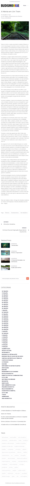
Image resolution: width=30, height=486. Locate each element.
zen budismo (24, 212)
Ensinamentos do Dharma (15, 16)
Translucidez (14, 245)
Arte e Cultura (6, 350)
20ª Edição (5, 312)
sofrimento (10, 473)
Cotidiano (5, 362)
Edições (4, 369)
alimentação (5, 437)
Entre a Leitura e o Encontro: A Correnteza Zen (13, 421)
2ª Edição (5, 331)
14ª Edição (5, 298)
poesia (11, 467)
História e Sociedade (8, 379)
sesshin (4, 473)
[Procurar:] (13, 278)
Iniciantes (5, 381)
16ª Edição (5, 302)
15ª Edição (5, 300)
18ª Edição (5, 306)
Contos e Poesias (7, 360)
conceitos (17, 449)
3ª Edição (5, 335)
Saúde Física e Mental (8, 390)
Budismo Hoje (7, 14)
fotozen (4, 458)
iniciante (14, 461)
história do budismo (22, 458)
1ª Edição (4, 310)
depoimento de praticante (8, 452)
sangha (14, 470)
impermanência (6, 461)
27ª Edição (5, 325)
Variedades (5, 396)
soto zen (17, 473)
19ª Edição (5, 308)
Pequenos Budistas (8, 387)
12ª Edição (5, 295)
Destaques (5, 367)
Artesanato (6, 352)
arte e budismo (22, 437)
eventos (17, 455)
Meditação (5, 383)
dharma (7, 212)
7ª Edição (5, 343)
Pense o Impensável (16, 252)
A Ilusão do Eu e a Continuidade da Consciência (13, 424)
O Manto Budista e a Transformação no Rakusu (13, 410)
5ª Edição (5, 339)
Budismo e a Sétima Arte (9, 354)
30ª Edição (5, 333)
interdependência (22, 461)
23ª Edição (5, 318)
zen (17, 476)
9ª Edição (5, 346)
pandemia (4, 467)
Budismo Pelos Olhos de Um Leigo (12, 356)
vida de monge (6, 476)
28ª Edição (5, 327)
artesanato (4, 440)
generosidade (11, 458)
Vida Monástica (7, 398)
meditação (4, 464)
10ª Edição (5, 291)
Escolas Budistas (7, 373)
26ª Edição (5, 323)
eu (12, 455)
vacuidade (24, 473)
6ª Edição (5, 341)
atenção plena (13, 440)
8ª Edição (5, 16)
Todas (4, 394)
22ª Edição (5, 316)
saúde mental (21, 470)
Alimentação (6, 348)
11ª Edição (5, 293)
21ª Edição (5, 314)
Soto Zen (5, 392)
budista (4, 449)
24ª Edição (5, 320)
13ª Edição (5, 297)
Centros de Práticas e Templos (12, 358)
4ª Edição (5, 337)
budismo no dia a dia (7, 446)
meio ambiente (13, 464)
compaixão (10, 449)
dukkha (25, 452)
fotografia (23, 455)
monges (21, 464)
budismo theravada (19, 446)
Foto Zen (5, 377)
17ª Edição (5, 304)
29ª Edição (5, 329)
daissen (24, 449)
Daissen (4, 364)
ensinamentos (15, 212)
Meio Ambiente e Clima (8, 385)
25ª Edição (5, 321)
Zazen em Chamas (6, 413)
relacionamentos (6, 470)
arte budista (13, 437)
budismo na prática (21, 443)
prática (16, 467)
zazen (13, 476)
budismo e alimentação (8, 443)
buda (20, 440)
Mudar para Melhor (16, 267)
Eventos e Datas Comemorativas (12, 375)
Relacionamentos (7, 389)
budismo (25, 440)
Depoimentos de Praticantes (11, 366)
